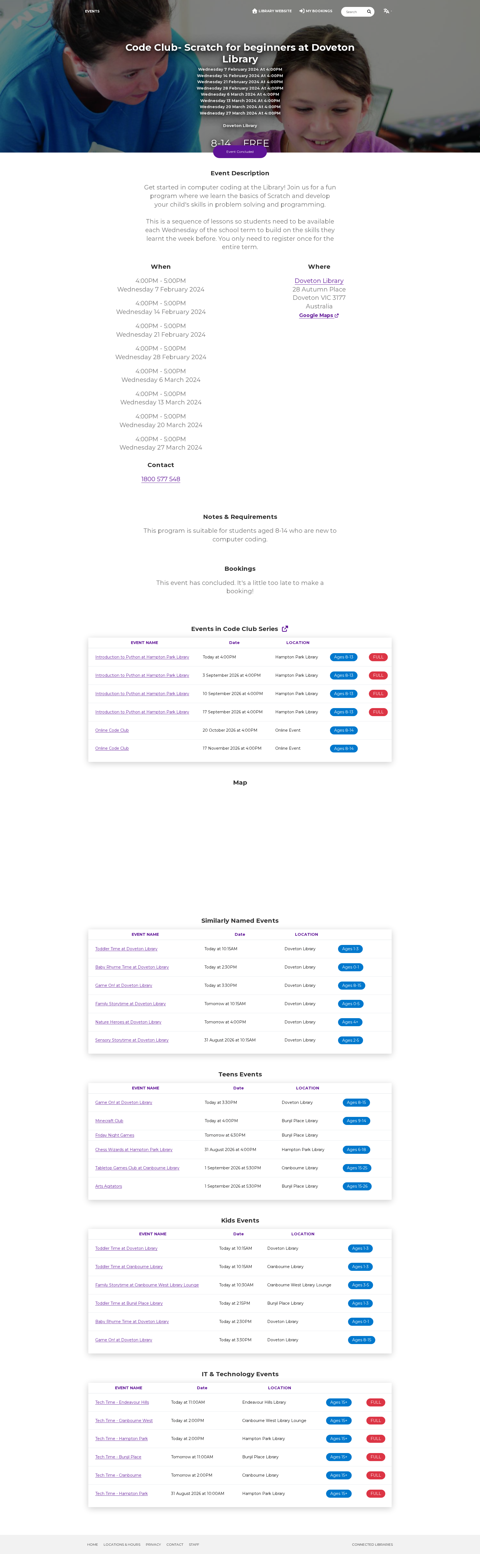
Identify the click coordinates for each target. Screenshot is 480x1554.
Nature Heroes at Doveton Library (128, 1022)
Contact (174, 1544)
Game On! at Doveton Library (123, 985)
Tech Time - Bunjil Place (118, 1456)
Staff (194, 1544)
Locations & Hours (122, 1544)
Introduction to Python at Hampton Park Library (142, 657)
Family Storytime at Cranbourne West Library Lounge (147, 1284)
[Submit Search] (369, 12)
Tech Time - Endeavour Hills (122, 1402)
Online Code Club (112, 730)
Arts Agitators (108, 1186)
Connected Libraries (372, 1544)
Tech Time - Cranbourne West (124, 1420)
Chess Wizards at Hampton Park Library (133, 1149)
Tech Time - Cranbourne (118, 1475)
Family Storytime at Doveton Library (130, 1003)
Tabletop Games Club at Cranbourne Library (137, 1167)
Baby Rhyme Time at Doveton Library (132, 967)
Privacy (153, 1544)
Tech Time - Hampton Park (121, 1438)
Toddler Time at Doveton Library (126, 948)
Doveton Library (319, 281)
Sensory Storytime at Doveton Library (132, 1040)
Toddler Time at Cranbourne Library (129, 1266)
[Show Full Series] (285, 629)
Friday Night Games (114, 1135)
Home (92, 1544)
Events (92, 11)
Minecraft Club (109, 1120)
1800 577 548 (160, 479)
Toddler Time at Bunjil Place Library (129, 1303)
